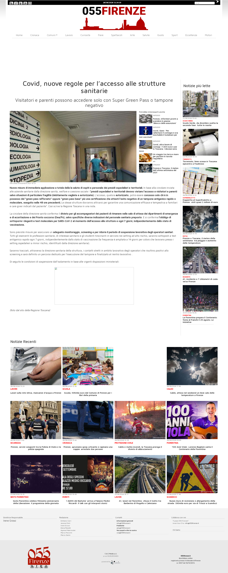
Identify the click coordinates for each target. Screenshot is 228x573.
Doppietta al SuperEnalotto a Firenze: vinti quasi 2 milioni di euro (200, 201)
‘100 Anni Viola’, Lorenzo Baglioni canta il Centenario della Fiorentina (192, 448)
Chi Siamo (176, 530)
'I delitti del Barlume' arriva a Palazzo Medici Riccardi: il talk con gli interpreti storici (88, 502)
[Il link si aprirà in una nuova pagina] (115, 562)
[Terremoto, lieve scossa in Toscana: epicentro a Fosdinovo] (200, 142)
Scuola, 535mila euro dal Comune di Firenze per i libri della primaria (88, 394)
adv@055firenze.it (123, 528)
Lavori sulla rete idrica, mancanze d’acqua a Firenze (35, 393)
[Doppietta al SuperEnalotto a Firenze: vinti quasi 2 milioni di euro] (200, 180)
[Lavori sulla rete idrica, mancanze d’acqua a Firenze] (35, 366)
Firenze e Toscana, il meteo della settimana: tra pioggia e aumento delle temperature (199, 240)
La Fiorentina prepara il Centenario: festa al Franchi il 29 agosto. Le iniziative (200, 319)
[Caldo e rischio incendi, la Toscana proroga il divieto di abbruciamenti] (140, 420)
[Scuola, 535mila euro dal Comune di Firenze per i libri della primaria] (88, 366)
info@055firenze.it (123, 523)
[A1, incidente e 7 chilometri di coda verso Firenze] (200, 260)
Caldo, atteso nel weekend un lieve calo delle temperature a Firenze (192, 394)
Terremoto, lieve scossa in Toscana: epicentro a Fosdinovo (200, 162)
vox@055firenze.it (123, 533)
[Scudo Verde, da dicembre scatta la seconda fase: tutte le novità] (200, 104)
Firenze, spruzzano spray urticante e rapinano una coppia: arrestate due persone (88, 448)
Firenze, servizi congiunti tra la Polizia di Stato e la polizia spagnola (36, 448)
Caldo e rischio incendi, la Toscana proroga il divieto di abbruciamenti (140, 448)
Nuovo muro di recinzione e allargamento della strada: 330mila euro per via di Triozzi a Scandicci (192, 502)
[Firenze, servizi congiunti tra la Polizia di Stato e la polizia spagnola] (35, 420)
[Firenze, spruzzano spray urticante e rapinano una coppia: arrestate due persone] (88, 420)
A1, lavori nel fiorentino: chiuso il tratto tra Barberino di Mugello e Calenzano (140, 502)
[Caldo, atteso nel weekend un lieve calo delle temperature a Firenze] (192, 366)
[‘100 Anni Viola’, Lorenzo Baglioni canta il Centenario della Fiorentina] (192, 420)
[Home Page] (114, 17)
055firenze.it (186, 556)
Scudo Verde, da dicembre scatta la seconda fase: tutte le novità (200, 124)
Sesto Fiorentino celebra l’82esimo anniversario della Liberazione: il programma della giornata (36, 502)
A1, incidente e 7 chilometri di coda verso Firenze (200, 280)
